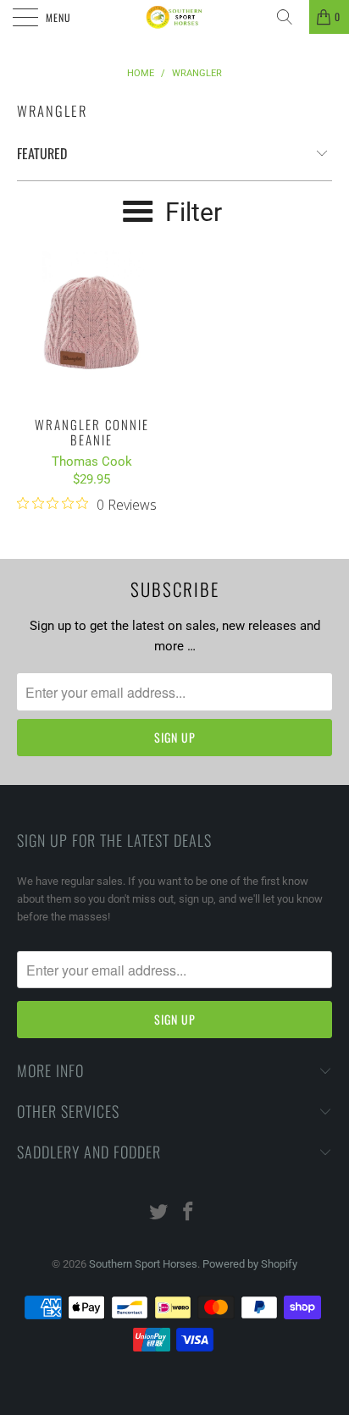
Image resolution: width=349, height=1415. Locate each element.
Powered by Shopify (249, 1263)
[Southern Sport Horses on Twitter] (159, 1213)
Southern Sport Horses (143, 1263)
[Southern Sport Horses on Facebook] (189, 1213)
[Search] (290, 17)
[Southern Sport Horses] (174, 17)
